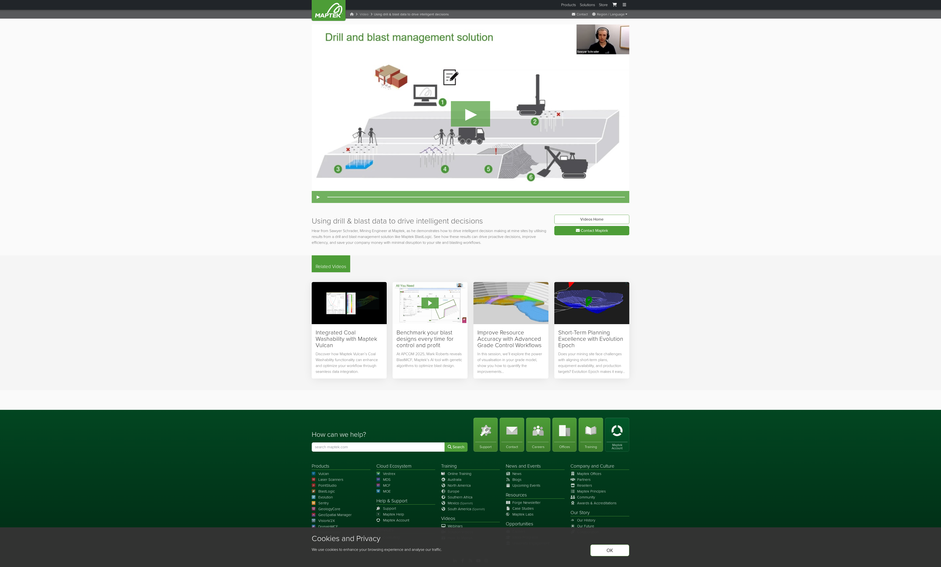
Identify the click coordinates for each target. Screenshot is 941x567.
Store (603, 5)
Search (458, 447)
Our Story (580, 512)
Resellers (584, 485)
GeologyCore (329, 509)
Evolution (325, 497)
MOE (387, 491)
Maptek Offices (589, 473)
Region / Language (610, 14)
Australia (454, 479)
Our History (586, 520)
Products (568, 5)
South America (466, 509)
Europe (453, 491)
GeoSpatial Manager (335, 515)
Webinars (455, 526)
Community (586, 497)
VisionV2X (326, 520)
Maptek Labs (522, 514)
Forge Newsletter (526, 502)
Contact (582, 14)
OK (610, 550)
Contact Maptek (594, 230)
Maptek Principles (591, 491)
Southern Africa (460, 497)
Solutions (587, 5)
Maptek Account (396, 520)
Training (449, 466)
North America (459, 485)
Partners (584, 479)
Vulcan (323, 473)
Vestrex (389, 473)
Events (534, 466)
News (511, 466)
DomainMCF (328, 526)
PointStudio (327, 485)
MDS (387, 479)
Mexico (460, 503)
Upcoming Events (526, 485)
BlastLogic (326, 491)
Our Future (585, 526)
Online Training (459, 473)
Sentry (323, 503)
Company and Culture (592, 466)
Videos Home (592, 219)
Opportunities (519, 523)
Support (389, 508)
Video (364, 14)
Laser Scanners (330, 479)
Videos (448, 518)
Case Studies (523, 508)
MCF (386, 485)
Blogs (516, 479)
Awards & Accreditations (597, 503)
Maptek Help (393, 514)
